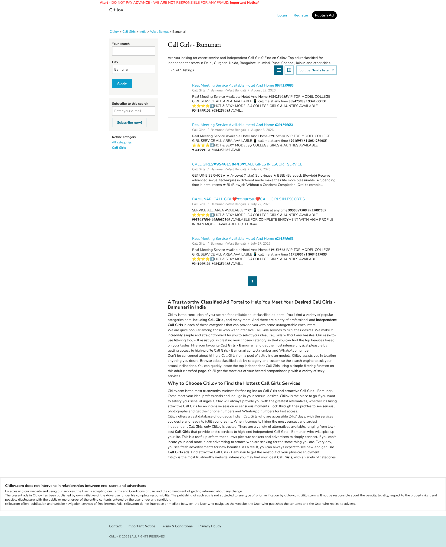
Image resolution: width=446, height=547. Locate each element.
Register (301, 15)
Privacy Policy (209, 526)
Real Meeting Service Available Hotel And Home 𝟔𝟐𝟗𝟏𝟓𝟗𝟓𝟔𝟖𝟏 (243, 124)
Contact (115, 526)
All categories (122, 142)
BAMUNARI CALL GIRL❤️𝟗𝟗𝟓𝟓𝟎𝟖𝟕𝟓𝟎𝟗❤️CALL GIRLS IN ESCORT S (248, 199)
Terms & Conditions (177, 526)
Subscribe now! (129, 122)
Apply (122, 83)
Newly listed (321, 70)
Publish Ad (324, 15)
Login (282, 15)
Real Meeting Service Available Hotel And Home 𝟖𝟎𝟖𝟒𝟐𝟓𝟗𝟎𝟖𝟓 (243, 85)
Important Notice (141, 526)
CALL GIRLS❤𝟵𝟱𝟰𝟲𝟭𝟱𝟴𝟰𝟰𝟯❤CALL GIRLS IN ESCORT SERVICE (247, 164)
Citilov (116, 10)
